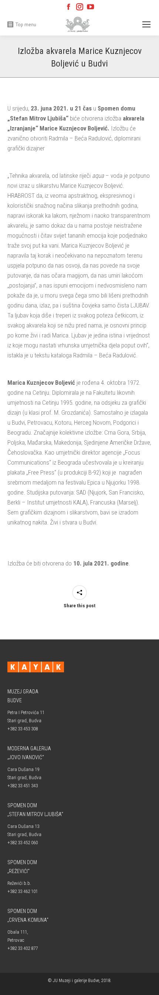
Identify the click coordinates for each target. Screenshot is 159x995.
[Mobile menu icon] (146, 24)
